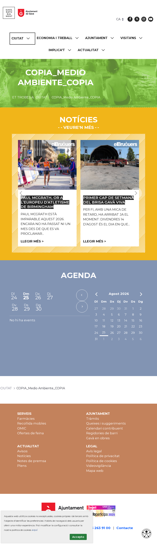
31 (125, 308)
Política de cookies (101, 461)
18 (103, 326)
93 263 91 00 (99, 528)
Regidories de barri (102, 433)
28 (104, 308)
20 (119, 326)
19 (112, 326)
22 (133, 326)
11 (104, 320)
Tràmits (92, 418)
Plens (22, 466)
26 (112, 333)
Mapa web (94, 471)
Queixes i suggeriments (106, 423)
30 (119, 308)
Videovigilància (98, 466)
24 (96, 333)
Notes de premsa (31, 461)
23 (140, 326)
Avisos (22, 451)
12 (111, 320)
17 (96, 326)
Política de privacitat (103, 456)
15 (133, 320)
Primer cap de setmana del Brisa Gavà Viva (108, 200)
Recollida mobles (31, 423)
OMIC (21, 428)
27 (96, 308)
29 (112, 308)
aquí (35, 529)
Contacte (124, 528)
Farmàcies (26, 418)
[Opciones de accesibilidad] (146, 533)
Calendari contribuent (104, 428)
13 (118, 320)
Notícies (24, 456)
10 (96, 320)
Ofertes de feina (30, 433)
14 (125, 320)
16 (140, 320)
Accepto (78, 537)
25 (103, 332)
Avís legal (94, 451)
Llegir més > (32, 241)
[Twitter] (136, 19)
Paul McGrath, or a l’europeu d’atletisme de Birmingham (45, 202)
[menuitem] (22, 39)
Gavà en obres (98, 438)
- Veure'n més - (78, 127)
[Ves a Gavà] (20, 13)
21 (125, 326)
